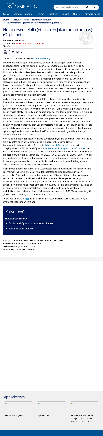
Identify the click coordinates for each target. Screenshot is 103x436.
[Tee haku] (95, 7)
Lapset (65, 13)
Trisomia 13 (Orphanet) (21, 228)
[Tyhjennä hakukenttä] (91, 7)
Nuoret (76, 13)
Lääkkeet (53, 13)
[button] (5, 52)
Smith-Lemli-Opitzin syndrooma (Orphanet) (31, 223)
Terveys (40, 13)
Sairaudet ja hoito (23, 13)
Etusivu (5, 13)
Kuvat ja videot (92, 13)
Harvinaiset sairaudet (41, 19)
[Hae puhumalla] (87, 7)
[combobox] (76, 7)
